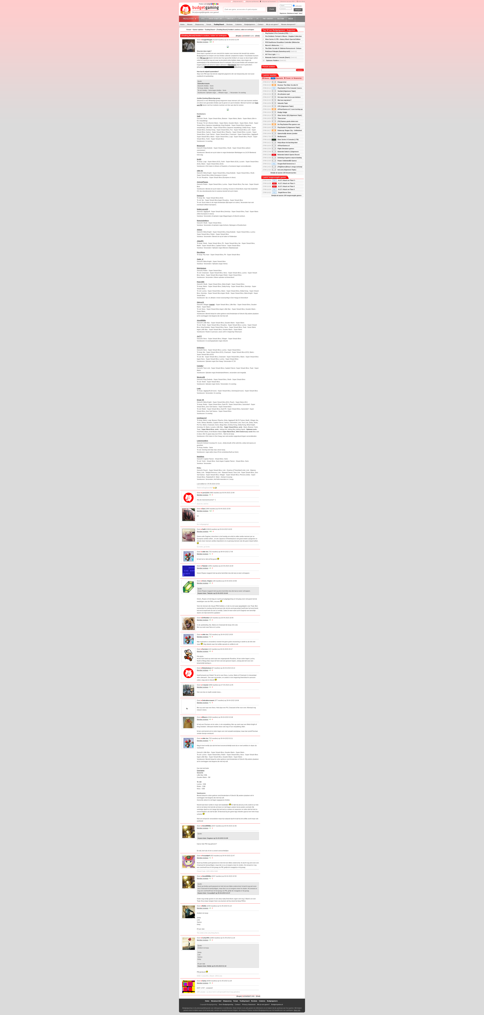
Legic (199, 388)
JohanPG (200, 241)
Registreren (283, 13)
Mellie (204, 906)
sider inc (200, 171)
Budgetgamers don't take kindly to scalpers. (219, 67)
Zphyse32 (200, 302)
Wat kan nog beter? (284, 100)
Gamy (204, 981)
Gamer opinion (198, 30)
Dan (203, 509)
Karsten (205, 649)
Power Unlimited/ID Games (287, 161)
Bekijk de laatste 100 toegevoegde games (286, 195)
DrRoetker (200, 348)
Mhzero (204, 717)
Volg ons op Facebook (269, 1)
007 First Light (272, 54)
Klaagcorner (281, 82)
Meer (290, 19)
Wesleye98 (201, 377)
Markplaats (232, 65)
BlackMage (201, 252)
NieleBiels (200, 457)
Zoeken (300, 70)
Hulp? (300, 13)
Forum (208, 24)
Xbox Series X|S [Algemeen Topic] (289, 115)
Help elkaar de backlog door (287, 142)
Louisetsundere (202, 441)
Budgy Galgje (282, 112)
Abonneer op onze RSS (287, 1)
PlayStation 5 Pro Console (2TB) (278, 33)
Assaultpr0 (206, 856)
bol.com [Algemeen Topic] (286, 170)
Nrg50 (199, 159)
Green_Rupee (207, 581)
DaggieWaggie (207, 40)
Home (182, 24)
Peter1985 (200, 282)
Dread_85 (200, 400)
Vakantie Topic (282, 103)
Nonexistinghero (203, 221)
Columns (238, 24)
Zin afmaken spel (283, 94)
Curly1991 (205, 938)
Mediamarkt (281, 136)
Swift (198, 116)
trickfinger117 (202, 418)
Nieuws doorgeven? (288, 24)
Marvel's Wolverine (274, 45)
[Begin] (238, 36)
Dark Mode (301, 1)
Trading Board (219, 24)
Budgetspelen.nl (277, 1004)
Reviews (229, 24)
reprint (211, 304)
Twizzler (205, 566)
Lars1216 (205, 493)
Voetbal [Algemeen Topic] (286, 91)
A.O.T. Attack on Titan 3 (286, 189)
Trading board (244, 1001)
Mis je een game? (272, 24)
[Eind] (257, 36)
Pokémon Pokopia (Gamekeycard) (281, 51)
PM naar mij (204, 58)
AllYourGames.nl (283, 145)
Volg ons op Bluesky (252, 1)
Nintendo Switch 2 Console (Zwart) (281, 57)
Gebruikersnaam (208, 700)
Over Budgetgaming (226, 1004)
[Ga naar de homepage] (199, 9)
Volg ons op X (237, 1)
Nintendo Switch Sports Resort (286, 155)
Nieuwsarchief (216, 1001)
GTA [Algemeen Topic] (285, 106)
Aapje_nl (200, 259)
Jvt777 (199, 336)
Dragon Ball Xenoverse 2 (284, 164)
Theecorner (281, 118)
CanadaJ (200, 366)
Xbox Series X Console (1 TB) (286, 139)
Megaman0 (201, 146)
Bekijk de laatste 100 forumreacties (283, 173)
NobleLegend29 (202, 209)
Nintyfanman (201, 268)
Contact (260, 24)
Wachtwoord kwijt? (292, 13)
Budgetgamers (249, 24)
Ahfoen (199, 230)
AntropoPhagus (202, 182)
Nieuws (189, 24)
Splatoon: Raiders (276, 60)
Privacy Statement (248, 1004)
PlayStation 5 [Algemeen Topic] (288, 127)
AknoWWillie (201, 320)
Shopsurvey (199, 24)
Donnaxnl (200, 196)
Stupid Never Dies (284, 192)
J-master (205, 685)
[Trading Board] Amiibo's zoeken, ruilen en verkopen (235, 30)
